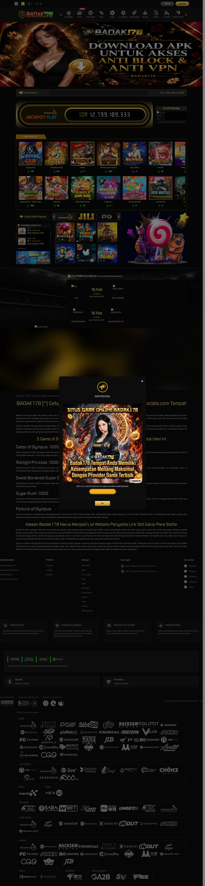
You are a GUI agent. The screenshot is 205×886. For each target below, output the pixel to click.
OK (102, 503)
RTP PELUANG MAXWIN (102, 491)
